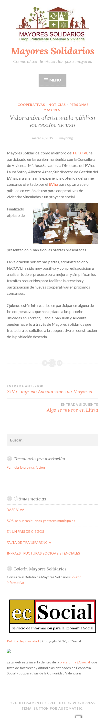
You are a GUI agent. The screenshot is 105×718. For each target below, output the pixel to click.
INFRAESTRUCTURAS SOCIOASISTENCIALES (43, 553)
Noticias (57, 105)
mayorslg (66, 138)
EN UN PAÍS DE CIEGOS (25, 531)
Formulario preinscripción (26, 467)
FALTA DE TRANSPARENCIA (29, 542)
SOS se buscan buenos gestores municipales (41, 521)
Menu (55, 80)
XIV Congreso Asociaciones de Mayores (49, 389)
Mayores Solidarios (52, 51)
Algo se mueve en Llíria (72, 408)
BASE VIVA (15, 510)
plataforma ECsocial (75, 662)
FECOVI (80, 153)
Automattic (70, 708)
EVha (53, 184)
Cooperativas (31, 105)
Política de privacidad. (23, 641)
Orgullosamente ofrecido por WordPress (52, 703)
